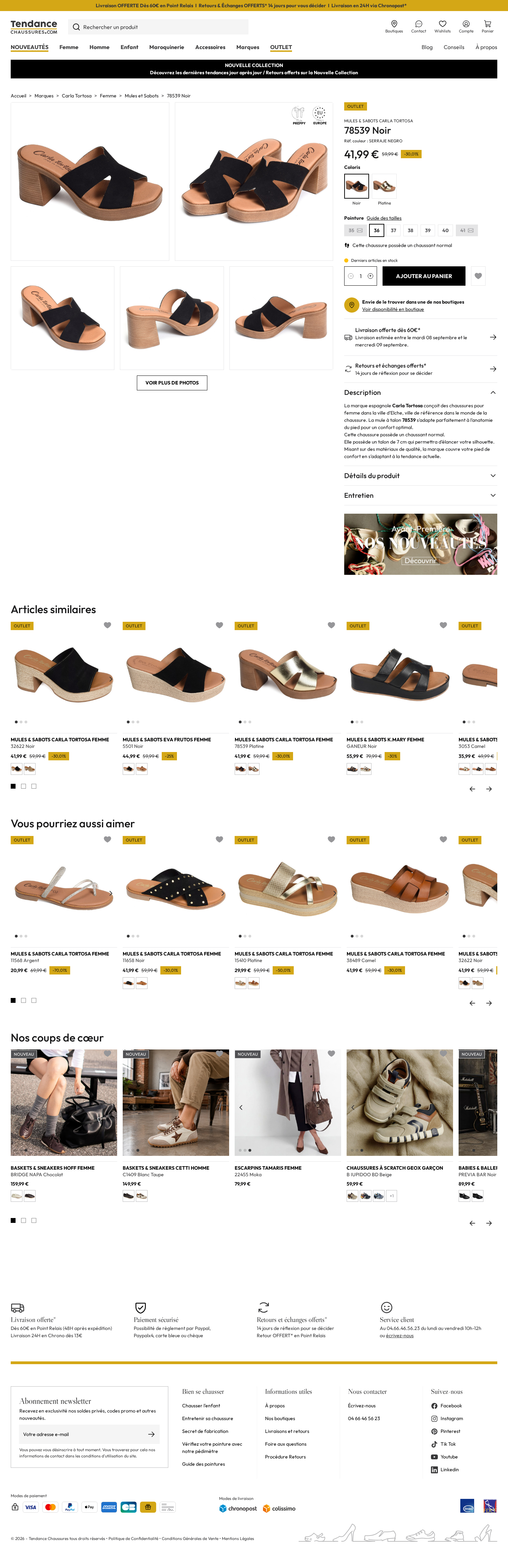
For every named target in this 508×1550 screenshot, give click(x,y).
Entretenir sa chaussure (207, 1418)
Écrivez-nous (362, 1405)
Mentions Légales (238, 1538)
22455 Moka (248, 1175)
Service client (397, 1319)
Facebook (451, 1405)
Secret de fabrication (205, 1431)
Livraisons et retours (287, 1431)
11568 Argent (25, 960)
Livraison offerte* (33, 1319)
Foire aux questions (286, 1444)
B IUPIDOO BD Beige (369, 1175)
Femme (68, 47)
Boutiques (394, 31)
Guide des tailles (384, 218)
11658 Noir (134, 960)
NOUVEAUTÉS (29, 47)
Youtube (449, 1457)
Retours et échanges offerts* (390, 365)
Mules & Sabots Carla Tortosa (378, 120)
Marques (247, 47)
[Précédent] (17, 679)
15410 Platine (248, 960)
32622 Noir (23, 746)
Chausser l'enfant (201, 1405)
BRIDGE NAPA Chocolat (37, 1175)
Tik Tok (448, 1444)
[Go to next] (489, 789)
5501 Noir (133, 746)
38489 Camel (361, 960)
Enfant (129, 47)
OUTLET (281, 47)
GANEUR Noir (362, 746)
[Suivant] (111, 679)
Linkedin (450, 1469)
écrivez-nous (400, 1335)
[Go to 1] (13, 786)
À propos (486, 47)
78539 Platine (249, 746)
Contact (418, 31)
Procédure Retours (285, 1457)
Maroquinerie (166, 47)
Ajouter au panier (424, 276)
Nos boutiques (280, 1418)
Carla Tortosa (77, 96)
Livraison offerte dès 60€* (388, 330)
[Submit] (76, 27)
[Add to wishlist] (478, 276)
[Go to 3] (33, 786)
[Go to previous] (472, 789)
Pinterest (450, 1431)
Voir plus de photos (172, 383)
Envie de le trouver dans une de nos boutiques (413, 302)
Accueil (18, 96)
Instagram (452, 1418)
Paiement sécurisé (156, 1319)
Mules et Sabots (142, 96)
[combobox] (158, 27)
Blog (427, 47)
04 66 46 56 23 (364, 1418)
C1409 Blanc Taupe (143, 1175)
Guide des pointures (203, 1464)
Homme (100, 47)
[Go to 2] (23, 786)
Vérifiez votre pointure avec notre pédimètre (212, 1447)
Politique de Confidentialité (134, 1538)
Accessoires (210, 47)
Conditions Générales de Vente (190, 1538)
